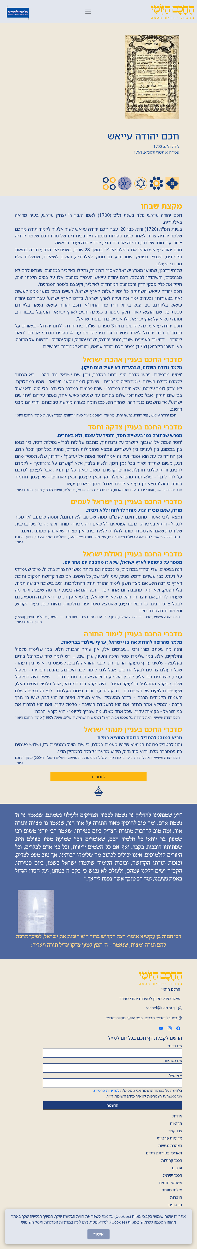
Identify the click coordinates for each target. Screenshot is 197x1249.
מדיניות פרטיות (169, 1138)
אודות (177, 1116)
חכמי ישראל (172, 1175)
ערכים (177, 1168)
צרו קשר (175, 1131)
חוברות (176, 1197)
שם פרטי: (174, 1045)
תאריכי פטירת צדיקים (164, 1153)
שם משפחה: (172, 1060)
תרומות (176, 1123)
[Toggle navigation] (88, 11)
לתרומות (98, 776)
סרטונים (175, 1204)
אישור (98, 1234)
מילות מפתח (172, 1190)
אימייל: (175, 1075)
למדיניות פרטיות (106, 1090)
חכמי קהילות (171, 1160)
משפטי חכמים (170, 1182)
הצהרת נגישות (170, 1145)
